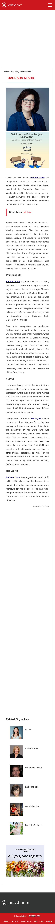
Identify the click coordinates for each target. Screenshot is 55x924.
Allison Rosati (31, 748)
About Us (15, 921)
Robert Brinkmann (33, 768)
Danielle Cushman (33, 825)
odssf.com (34, 916)
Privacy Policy (26, 921)
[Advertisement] (27, 38)
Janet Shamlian (32, 806)
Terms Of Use (38, 921)
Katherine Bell (31, 787)
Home (6, 72)
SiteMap (6, 921)
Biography (15, 72)
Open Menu (50, 5)
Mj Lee (28, 729)
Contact (49, 921)
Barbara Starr (26, 72)
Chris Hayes (34, 418)
